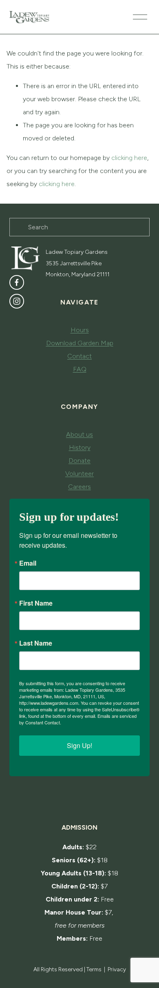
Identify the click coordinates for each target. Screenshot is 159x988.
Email (27, 563)
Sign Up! (79, 745)
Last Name (35, 643)
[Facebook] (16, 282)
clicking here (129, 158)
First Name (36, 603)
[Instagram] (16, 301)
